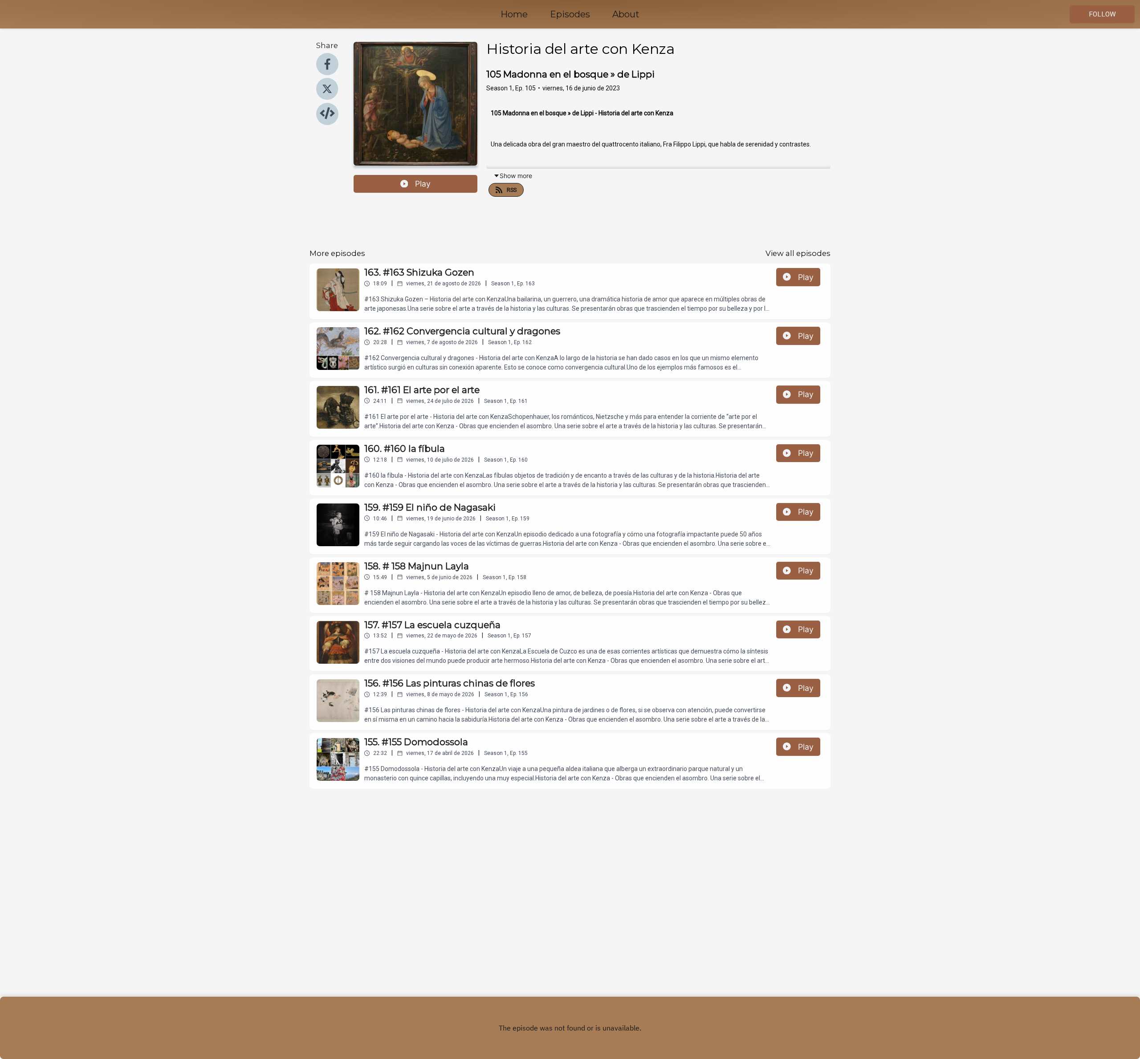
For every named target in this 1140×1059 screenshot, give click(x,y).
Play (423, 183)
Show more (516, 175)
